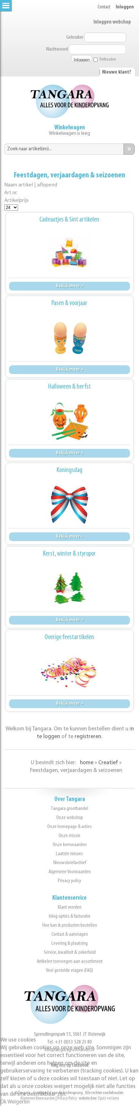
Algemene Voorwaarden (69, 871)
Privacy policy (69, 881)
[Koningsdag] (69, 505)
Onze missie (69, 835)
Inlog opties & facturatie (70, 916)
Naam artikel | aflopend (30, 185)
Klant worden (69, 907)
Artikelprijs (16, 200)
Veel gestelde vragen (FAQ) (69, 970)
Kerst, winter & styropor (69, 553)
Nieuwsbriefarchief (69, 862)
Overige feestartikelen (69, 637)
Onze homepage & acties (69, 826)
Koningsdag (69, 470)
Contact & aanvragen (69, 934)
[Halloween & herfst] (69, 421)
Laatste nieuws (69, 853)
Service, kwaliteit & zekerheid (70, 952)
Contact (104, 7)
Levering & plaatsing (69, 943)
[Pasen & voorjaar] (69, 338)
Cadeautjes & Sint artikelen (69, 219)
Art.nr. (10, 192)
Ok (3, 1102)
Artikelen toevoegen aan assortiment (69, 961)
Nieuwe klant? (116, 72)
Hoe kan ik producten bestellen (69, 925)
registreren (88, 736)
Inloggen (125, 7)
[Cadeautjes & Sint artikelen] (69, 254)
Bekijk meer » (69, 286)
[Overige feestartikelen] (69, 672)
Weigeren (18, 1102)
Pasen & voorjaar (69, 303)
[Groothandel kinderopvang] (69, 1022)
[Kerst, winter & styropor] (69, 588)
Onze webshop (69, 817)
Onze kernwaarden (70, 844)
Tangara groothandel (69, 808)
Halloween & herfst (69, 386)
